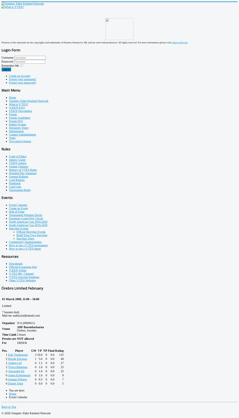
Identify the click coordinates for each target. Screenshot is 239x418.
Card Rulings (17, 180)
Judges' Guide (17, 159)
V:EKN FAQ (17, 107)
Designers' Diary (19, 127)
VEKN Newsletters (20, 111)
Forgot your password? (22, 82)
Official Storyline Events (31, 231)
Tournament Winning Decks (25, 215)
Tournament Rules (20, 190)
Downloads (16, 263)
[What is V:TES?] (12, 7)
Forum (13, 114)
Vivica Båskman (17, 367)
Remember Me (10, 65)
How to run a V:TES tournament (28, 245)
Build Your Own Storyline (31, 235)
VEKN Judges (17, 163)
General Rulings (18, 176)
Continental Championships (25, 242)
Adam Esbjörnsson (19, 375)
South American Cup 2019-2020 (28, 225)
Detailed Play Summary (23, 173)
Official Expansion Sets (23, 267)
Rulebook (15, 183)
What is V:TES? (18, 104)
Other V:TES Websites (22, 280)
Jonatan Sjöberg (17, 379)
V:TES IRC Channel (21, 273)
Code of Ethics (18, 156)
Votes (12, 138)
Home (12, 97)
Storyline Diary (25, 238)
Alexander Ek (16, 371)
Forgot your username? (22, 79)
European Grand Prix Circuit (26, 218)
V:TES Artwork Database (24, 277)
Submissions (16, 131)
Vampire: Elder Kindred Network (28, 101)
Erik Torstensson (18, 354)
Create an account (19, 76)
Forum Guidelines (19, 117)
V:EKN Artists (17, 270)
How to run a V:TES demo (25, 248)
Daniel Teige (15, 383)
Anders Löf (15, 363)
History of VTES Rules (23, 169)
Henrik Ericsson (17, 358)
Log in (6, 69)
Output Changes (18, 166)
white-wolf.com (179, 42)
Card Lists (15, 186)
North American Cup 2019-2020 (28, 221)
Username (7, 57)
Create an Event (18, 208)
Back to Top (8, 406)
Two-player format (20, 141)
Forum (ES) (16, 121)
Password (7, 61)
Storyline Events (18, 228)
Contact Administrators (22, 134)
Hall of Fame (16, 211)
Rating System (17, 124)
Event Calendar (18, 205)
